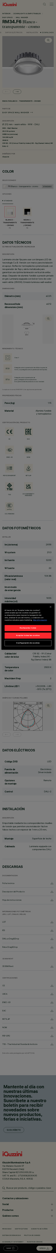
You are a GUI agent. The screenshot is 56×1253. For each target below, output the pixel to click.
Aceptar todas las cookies (28, 635)
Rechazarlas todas (28, 628)
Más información (40, 620)
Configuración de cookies (28, 643)
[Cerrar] (50, 607)
